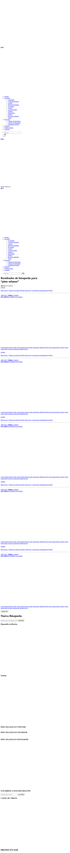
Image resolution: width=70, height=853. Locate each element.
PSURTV (7, 126)
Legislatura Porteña (13, 124)
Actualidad (11, 100)
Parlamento (11, 113)
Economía (11, 106)
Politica (10, 114)
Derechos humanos (13, 105)
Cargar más (4, 611)
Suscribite (21, 794)
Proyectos (7, 119)
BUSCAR (21, 620)
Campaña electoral (13, 101)
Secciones (7, 98)
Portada (6, 96)
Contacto (7, 129)
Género (10, 108)
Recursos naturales (13, 116)
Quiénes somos (8, 128)
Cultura (10, 103)
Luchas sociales (12, 109)
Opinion (10, 111)
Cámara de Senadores (14, 121)
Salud (9, 118)
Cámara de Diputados (14, 123)
